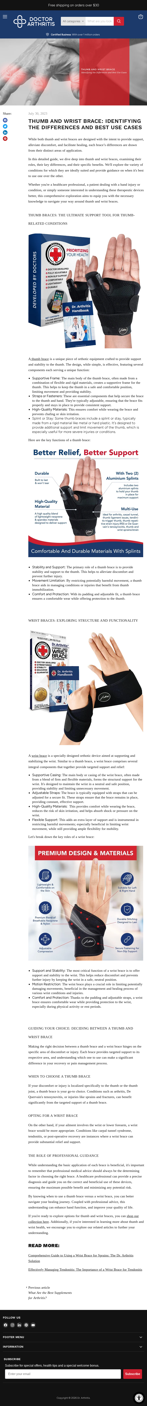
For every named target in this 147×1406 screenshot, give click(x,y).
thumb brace (40, 359)
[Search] (119, 21)
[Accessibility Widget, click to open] (139, 1398)
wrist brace (39, 756)
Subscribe (132, 1374)
